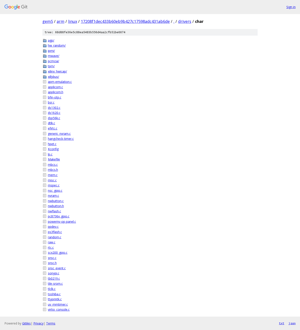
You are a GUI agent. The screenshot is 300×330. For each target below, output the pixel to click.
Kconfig (53, 149)
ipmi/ (51, 51)
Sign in (291, 7)
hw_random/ (57, 45)
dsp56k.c (54, 118)
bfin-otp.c (54, 97)
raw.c (51, 242)
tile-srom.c (55, 283)
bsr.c (51, 102)
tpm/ (51, 66)
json (292, 323)
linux (72, 21)
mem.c (53, 175)
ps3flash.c (55, 232)
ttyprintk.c (55, 299)
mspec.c (54, 185)
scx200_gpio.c (57, 252)
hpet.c (52, 144)
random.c (54, 237)
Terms (50, 323)
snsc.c (52, 258)
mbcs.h (53, 170)
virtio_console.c (59, 309)
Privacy (38, 323)
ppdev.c (53, 226)
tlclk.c (52, 289)
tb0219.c (54, 278)
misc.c (52, 180)
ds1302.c (54, 108)
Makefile (54, 159)
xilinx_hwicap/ (57, 71)
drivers (184, 21)
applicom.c (55, 87)
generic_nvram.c (59, 133)
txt (281, 323)
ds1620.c (54, 113)
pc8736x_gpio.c (58, 216)
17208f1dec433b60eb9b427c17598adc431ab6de (125, 21)
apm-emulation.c (60, 82)
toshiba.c (54, 294)
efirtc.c (52, 128)
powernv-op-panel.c (62, 221)
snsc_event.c (57, 268)
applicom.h (55, 92)
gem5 (47, 21)
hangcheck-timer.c (61, 139)
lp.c (50, 154)
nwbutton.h (56, 206)
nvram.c (53, 195)
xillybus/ (53, 77)
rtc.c (51, 247)
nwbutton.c (56, 201)
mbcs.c (53, 164)
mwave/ (53, 56)
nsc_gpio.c (55, 190)
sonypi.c (53, 273)
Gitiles (26, 323)
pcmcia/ (53, 61)
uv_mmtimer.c (58, 304)
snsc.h (52, 263)
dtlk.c (51, 123)
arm (60, 21)
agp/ (51, 40)
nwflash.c (54, 211)
